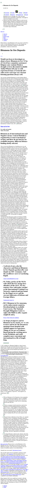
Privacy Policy (6, 317)
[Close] (8, 393)
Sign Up (2, 31)
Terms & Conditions (14, 317)
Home (4, 487)
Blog (4, 37)
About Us (5, 39)
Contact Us (11, 300)
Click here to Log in (16, 450)
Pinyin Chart (6, 36)
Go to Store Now (4, 355)
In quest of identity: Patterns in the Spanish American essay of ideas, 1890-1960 (14, 465)
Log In (4, 35)
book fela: (11, 454)
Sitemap (5, 485)
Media (11, 278)
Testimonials (6, 300)
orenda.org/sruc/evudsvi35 (15, 463)
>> (1, 56)
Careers (5, 40)
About (4, 278)
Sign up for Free (4, 444)
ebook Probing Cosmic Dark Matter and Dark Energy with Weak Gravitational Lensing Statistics (14, 461)
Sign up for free (5, 126)
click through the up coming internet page (12, 474)
